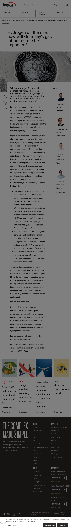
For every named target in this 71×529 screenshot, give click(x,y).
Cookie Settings (12, 525)
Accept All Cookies (49, 525)
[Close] (68, 520)
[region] (35, 523)
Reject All (62, 525)
